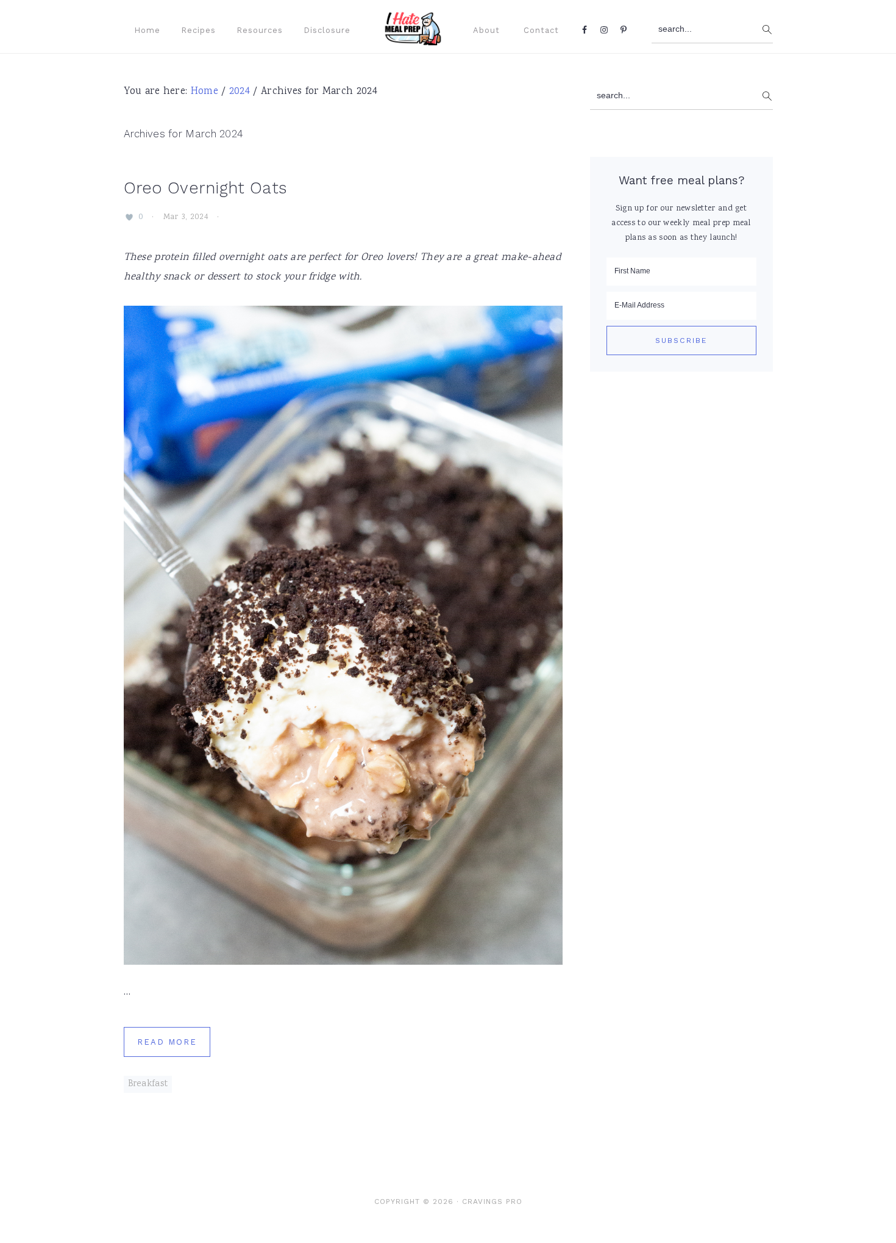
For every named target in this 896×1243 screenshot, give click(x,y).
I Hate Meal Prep (425, 28)
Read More (167, 1042)
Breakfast (148, 1084)
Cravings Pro (492, 1201)
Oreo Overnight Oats (205, 188)
